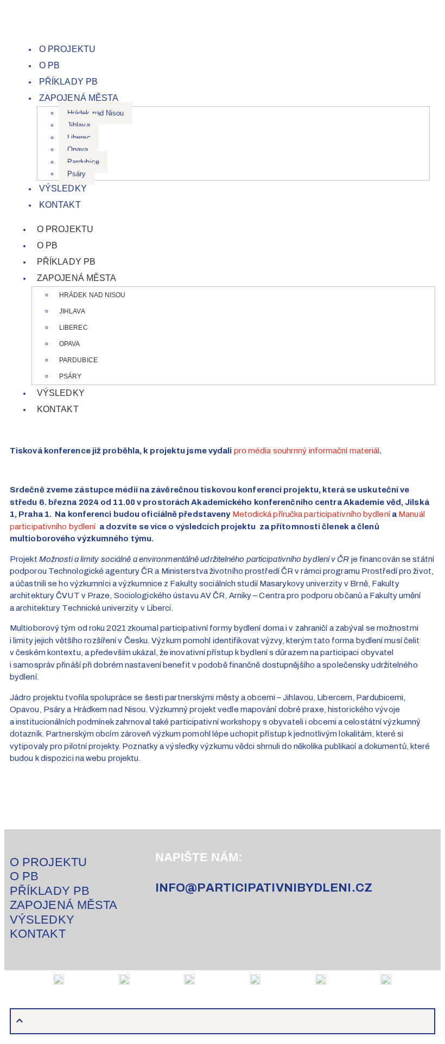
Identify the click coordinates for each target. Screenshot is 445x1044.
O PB (49, 65)
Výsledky (63, 188)
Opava (77, 149)
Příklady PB (68, 81)
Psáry (76, 174)
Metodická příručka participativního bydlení (311, 514)
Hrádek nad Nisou (95, 113)
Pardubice (83, 162)
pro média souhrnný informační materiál (307, 450)
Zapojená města (78, 98)
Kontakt (60, 204)
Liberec (79, 137)
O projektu (67, 49)
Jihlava (78, 125)
